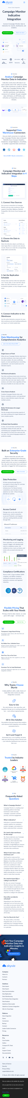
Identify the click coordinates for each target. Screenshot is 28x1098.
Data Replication (6, 994)
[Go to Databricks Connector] (14, 149)
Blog (3, 1038)
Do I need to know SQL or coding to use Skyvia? (12, 879)
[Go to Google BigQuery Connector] (19, 149)
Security (4, 1066)
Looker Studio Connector (9, 1028)
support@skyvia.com (8, 1071)
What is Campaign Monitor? (12, 805)
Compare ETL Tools (7, 1045)
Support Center (6, 1050)
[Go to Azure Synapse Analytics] (9, 149)
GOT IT (6, 1095)
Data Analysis (6, 1001)
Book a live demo (20, 32)
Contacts (4, 977)
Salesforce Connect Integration (10, 1006)
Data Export (5, 989)
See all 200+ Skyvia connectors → (14, 156)
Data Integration (16, 7)
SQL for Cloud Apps (7, 1009)
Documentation (6, 1053)
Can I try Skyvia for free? (11, 917)
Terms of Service (6, 1063)
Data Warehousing (7, 996)
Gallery (4, 1043)
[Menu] (24, 2)
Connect (4, 1026)
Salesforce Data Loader (8, 1004)
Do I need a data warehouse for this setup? (12, 833)
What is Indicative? (10, 820)
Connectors (5, 1021)
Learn (3, 1048)
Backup (4, 1023)
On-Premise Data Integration (10, 999)
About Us (5, 974)
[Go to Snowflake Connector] (24, 149)
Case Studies (5, 1040)
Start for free (20, 622)
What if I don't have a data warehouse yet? (12, 853)
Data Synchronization (8, 991)
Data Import (5, 986)
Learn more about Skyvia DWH (10, 343)
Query (4, 1018)
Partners (4, 979)
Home (9, 7)
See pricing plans (9, 622)
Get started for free (7, 32)
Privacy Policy (6, 1068)
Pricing (4, 1031)
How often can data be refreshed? (11, 898)
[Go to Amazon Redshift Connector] (4, 149)
